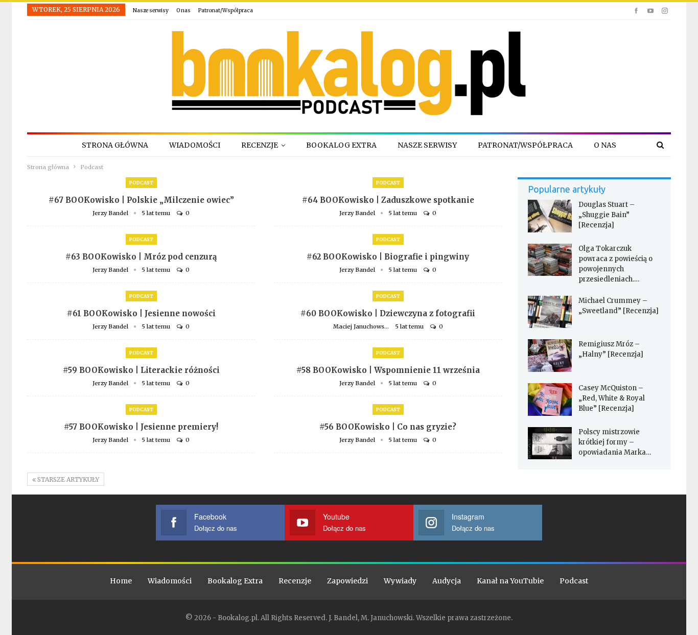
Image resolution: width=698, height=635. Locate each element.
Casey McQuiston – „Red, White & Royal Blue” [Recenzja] (611, 398)
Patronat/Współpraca (225, 10)
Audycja (446, 580)
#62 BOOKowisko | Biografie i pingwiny (388, 257)
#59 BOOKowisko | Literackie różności (141, 370)
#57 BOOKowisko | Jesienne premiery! (141, 427)
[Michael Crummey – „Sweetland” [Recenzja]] (550, 312)
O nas (183, 10)
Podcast (141, 182)
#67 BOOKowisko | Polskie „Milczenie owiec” (141, 200)
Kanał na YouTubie (510, 580)
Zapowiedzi (347, 580)
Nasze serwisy (151, 10)
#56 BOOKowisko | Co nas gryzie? (387, 427)
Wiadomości (194, 145)
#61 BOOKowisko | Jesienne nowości (141, 313)
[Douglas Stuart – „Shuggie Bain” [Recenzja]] (550, 216)
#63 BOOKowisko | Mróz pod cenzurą (141, 257)
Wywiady (400, 580)
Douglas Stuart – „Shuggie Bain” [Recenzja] (606, 214)
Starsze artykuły (67, 479)
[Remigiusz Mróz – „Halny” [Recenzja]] (550, 355)
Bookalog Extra (341, 145)
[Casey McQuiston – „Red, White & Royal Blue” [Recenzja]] (550, 399)
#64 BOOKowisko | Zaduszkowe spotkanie (388, 200)
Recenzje (259, 145)
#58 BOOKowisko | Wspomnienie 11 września (388, 370)
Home (121, 580)
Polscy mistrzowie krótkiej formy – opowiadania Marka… (614, 442)
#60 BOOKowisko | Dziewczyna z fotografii (387, 313)
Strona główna (115, 145)
